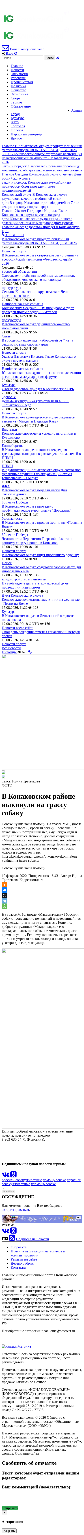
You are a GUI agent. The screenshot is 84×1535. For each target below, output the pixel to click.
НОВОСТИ (14, 235)
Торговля (18, 126)
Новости (17, 70)
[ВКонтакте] (4, 890)
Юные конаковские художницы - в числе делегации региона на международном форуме (41, 375)
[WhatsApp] (4, 906)
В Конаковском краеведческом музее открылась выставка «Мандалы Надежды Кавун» (38, 419)
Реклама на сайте (24, 1259)
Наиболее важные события (22, 304)
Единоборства (13, 445)
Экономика (19, 94)
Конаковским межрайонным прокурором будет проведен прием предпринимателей (38, 310)
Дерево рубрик (22, 1263)
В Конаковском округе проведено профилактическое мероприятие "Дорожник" (36, 508)
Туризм (16, 102)
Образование (21, 106)
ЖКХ (6, 486)
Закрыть (9, 1531)
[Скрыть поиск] (57, 58)
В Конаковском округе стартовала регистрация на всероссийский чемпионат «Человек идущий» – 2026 (40, 259)
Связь (6, 336)
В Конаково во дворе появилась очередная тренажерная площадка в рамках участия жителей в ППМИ (41, 454)
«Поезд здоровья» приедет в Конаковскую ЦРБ (38, 389)
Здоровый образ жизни (19, 271)
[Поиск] (16, 53)
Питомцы (9, 652)
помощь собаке (54, 1180)
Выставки (9, 429)
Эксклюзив (19, 74)
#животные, (22, 1184)
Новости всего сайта (17, 628)
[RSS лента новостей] (12, 1239)
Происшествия (22, 82)
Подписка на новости (32, 1239)
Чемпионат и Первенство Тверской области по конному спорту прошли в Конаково (37, 541)
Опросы (17, 130)
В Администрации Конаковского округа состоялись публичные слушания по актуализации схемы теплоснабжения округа (41, 474)
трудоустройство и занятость (24, 579)
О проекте (18, 1247)
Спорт (15, 98)
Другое (16, 138)
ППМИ (7, 466)
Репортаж (18, 78)
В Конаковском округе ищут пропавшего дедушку (40, 555)
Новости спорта (14, 251)
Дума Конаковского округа (22, 595)
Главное (17, 66)
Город (15, 114)
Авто (15, 122)
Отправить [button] (10, 1508)
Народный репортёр (26, 134)
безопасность (12, 518)
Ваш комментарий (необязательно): (36, 1487)
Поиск (7, 563)
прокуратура (11, 288)
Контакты (18, 1267)
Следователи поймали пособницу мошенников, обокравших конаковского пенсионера (38, 277)
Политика (18, 86)
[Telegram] (4, 900)
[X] (4, 895)
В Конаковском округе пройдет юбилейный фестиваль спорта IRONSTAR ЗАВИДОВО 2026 (39, 241)
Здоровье (9, 397)
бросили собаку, (14, 1180)
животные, (34, 1180)
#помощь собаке (43, 1184)
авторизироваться (15, 1209)
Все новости (11, 648)
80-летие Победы (15, 502)
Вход (9, 53)
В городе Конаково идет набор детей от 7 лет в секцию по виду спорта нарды (37, 342)
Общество (18, 90)
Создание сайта (27, 1453)
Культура (17, 118)
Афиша (76, 110)
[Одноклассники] (4, 884)
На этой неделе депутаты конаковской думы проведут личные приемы (35, 585)
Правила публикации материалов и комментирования (38, 1253)
